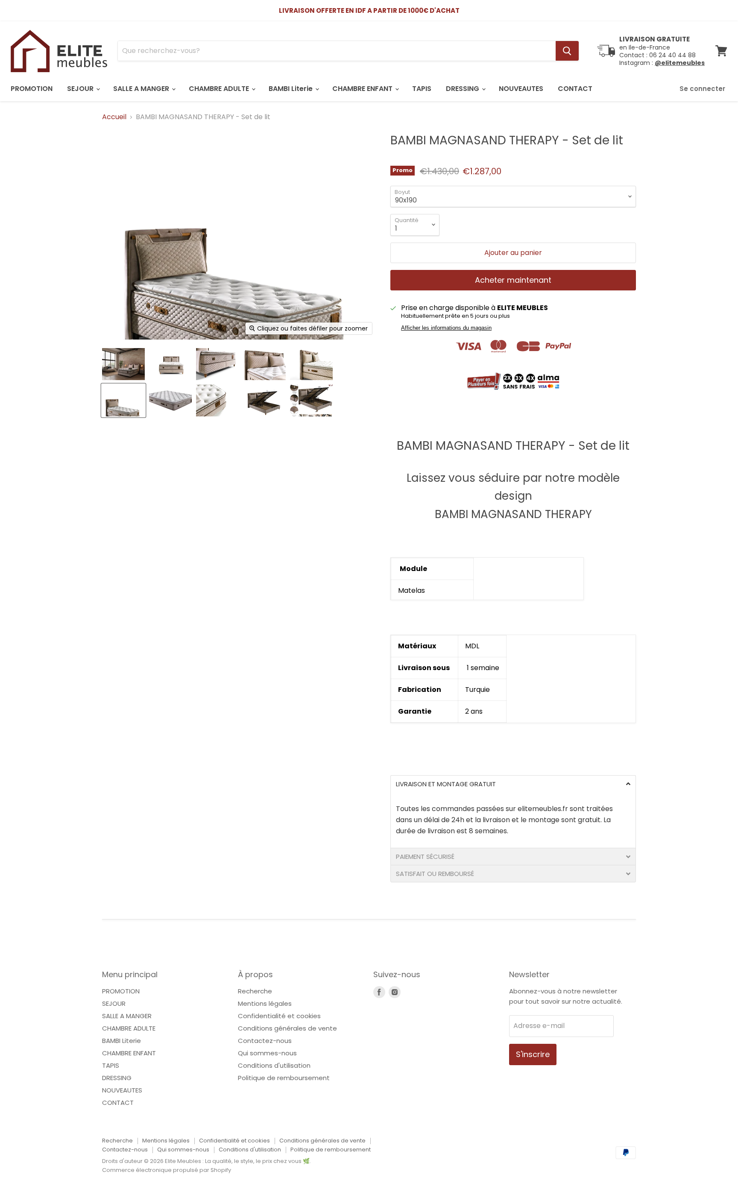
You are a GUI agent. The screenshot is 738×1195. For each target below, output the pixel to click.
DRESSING (463, 89)
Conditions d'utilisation (274, 1065)
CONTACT (575, 89)
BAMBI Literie (291, 89)
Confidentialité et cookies (279, 1015)
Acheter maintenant (513, 280)
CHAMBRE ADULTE (220, 89)
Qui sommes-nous (267, 1053)
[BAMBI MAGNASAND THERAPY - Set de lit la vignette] (123, 364)
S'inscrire (533, 1054)
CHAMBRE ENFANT (363, 89)
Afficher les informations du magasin (446, 328)
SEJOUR (81, 89)
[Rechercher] (567, 51)
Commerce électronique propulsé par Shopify (166, 1170)
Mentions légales (265, 1003)
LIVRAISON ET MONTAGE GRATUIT (446, 784)
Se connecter (702, 88)
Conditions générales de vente (287, 1028)
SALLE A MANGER (142, 89)
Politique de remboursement (284, 1077)
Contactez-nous (265, 1040)
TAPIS (421, 89)
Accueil (114, 117)
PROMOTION (32, 89)
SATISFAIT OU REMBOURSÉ (435, 873)
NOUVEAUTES (521, 89)
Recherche (255, 991)
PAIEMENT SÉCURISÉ (425, 856)
